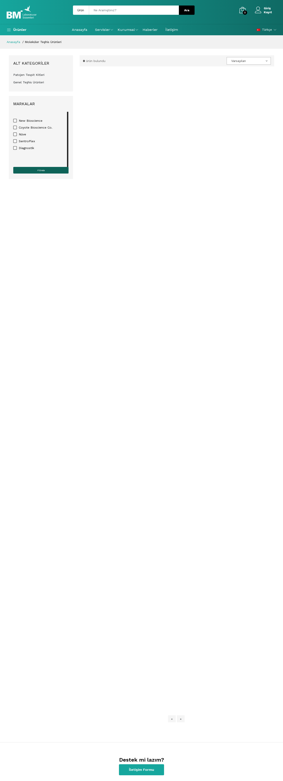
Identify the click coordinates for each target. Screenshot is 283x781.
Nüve (22, 134)
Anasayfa (79, 30)
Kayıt (268, 12)
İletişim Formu (141, 770)
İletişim (171, 30)
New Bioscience (30, 120)
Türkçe (267, 29)
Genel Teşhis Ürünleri (28, 82)
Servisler (102, 30)
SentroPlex (27, 141)
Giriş (267, 8)
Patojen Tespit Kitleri (28, 75)
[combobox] (249, 61)
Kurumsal (126, 30)
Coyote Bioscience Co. (35, 127)
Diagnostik (26, 148)
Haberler (150, 30)
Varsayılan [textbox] (238, 61)
